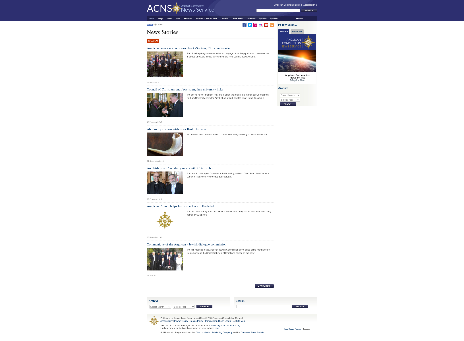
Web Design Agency (292, 329)
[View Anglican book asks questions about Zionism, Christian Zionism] (165, 65)
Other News (237, 18)
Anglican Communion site (287, 5)
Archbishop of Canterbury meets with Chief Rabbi (180, 168)
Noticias (263, 18)
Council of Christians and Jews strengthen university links (185, 89)
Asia (178, 18)
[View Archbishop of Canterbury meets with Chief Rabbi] (165, 184)
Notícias (274, 18)
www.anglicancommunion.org (225, 325)
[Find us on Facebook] (244, 24)
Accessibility (309, 5)
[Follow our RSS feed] (272, 24)
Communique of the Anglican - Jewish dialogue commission (186, 244)
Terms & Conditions (214, 321)
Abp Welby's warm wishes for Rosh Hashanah (177, 129)
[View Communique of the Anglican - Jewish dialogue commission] (165, 260)
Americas (188, 18)
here (217, 328)
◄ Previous (263, 286)
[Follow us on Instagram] (255, 24)
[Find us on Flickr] (261, 24)
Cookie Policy (196, 321)
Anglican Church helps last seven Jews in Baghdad (180, 206)
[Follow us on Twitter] (250, 24)
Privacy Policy (181, 321)
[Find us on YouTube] (266, 24)
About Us (230, 321)
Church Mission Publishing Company (214, 332)
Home (151, 18)
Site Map (240, 321)
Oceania (224, 18)
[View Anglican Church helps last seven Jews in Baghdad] (165, 222)
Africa (169, 18)
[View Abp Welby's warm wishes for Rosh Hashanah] (165, 145)
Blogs (160, 18)
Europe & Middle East (206, 18)
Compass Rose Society (252, 332)
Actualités (251, 18)
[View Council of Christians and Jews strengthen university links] (165, 106)
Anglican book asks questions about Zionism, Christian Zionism (189, 48)
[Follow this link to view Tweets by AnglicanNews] (297, 59)
